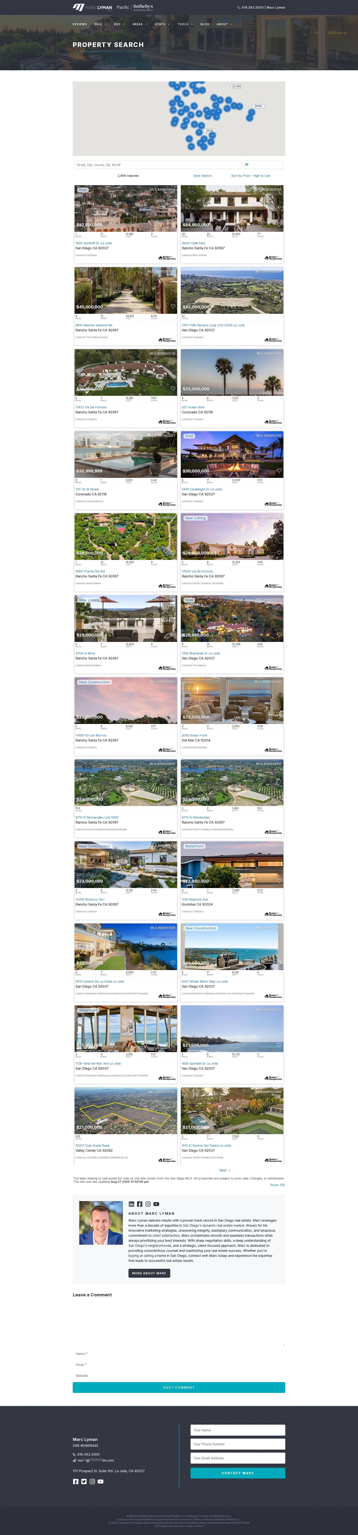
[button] (194, 125)
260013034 (167, 189)
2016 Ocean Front (194, 735)
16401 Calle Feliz (193, 243)
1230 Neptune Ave (195, 899)
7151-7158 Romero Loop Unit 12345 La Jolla (213, 325)
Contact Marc (238, 1473)
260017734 (274, 1010)
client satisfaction (166, 1235)
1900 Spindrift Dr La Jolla (94, 243)
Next (223, 1170)
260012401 (274, 353)
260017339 (167, 928)
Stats (160, 24)
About (222, 24)
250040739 (167, 353)
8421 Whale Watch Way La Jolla (205, 981)
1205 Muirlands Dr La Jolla (201, 653)
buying (133, 1256)
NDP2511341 (273, 682)
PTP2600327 (166, 435)
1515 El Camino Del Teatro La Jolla (206, 1145)
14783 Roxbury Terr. (90, 899)
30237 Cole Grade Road (92, 1145)
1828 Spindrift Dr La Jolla (200, 1063)
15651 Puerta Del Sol (90, 571)
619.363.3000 (88, 1454)
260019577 (274, 599)
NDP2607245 (272, 517)
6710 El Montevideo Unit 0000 (97, 817)
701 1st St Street (87, 489)
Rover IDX (277, 1185)
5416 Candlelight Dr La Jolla (202, 489)
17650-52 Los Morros (91, 735)
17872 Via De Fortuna (91, 407)
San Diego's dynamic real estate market (213, 1225)
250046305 (273, 764)
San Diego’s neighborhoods (149, 1246)
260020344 (167, 1010)
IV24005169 (166, 1092)
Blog (205, 24)
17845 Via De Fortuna (197, 571)
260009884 (273, 271)
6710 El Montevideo (196, 817)
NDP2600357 (165, 517)
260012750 (274, 435)
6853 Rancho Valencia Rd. (94, 325)
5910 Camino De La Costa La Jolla (100, 981)
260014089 (167, 682)
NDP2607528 (165, 599)
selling (149, 1256)
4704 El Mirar (85, 653)
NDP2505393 (272, 189)
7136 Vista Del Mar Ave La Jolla (98, 1063)
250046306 (167, 764)
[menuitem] (203, 176)
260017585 (274, 846)
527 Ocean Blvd (193, 407)
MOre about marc (149, 1273)
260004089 (273, 1092)
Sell (98, 24)
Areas (138, 24)
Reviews (80, 24)
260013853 (274, 928)
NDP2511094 (166, 271)
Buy (117, 24)
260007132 (167, 846)
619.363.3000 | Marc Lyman (263, 7)
